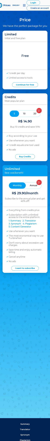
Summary (25, 424)
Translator (25, 429)
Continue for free (25, 85)
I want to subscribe (25, 268)
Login (33, 2)
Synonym (25, 435)
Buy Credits (25, 156)
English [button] (16, 5)
